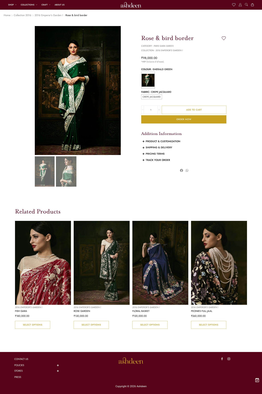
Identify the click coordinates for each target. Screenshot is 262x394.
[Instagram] (228, 358)
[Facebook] (222, 358)
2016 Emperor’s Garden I (49, 15)
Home (7, 15)
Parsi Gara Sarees (164, 45)
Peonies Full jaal (201, 311)
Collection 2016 (22, 15)
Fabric (145, 92)
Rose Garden (82, 311)
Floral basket (140, 311)
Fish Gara (21, 311)
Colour (146, 69)
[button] (234, 5)
